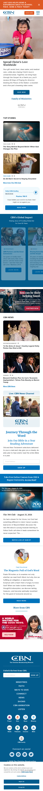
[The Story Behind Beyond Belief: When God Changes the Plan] (21, 131)
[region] (21, 776)
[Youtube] (12, 754)
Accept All (21, 787)
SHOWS (21, 701)
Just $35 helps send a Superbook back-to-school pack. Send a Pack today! (17, 4)
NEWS (21, 697)
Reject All (21, 782)
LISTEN (21, 709)
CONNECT (21, 693)
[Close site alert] (39, 5)
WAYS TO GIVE (21, 689)
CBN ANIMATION (21, 705)
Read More (21, 601)
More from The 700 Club (12, 183)
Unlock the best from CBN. (15, 670)
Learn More (13, 270)
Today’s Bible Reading (11, 191)
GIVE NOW (21, 92)
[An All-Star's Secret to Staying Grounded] (21, 163)
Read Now (21, 208)
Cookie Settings (21, 776)
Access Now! (30, 480)
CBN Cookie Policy (27, 772)
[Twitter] (31, 754)
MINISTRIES (21, 682)
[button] (37, 13)
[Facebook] (18, 754)
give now (29, 13)
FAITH (21, 685)
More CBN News (9, 386)
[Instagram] (24, 754)
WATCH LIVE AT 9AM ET (21, 540)
